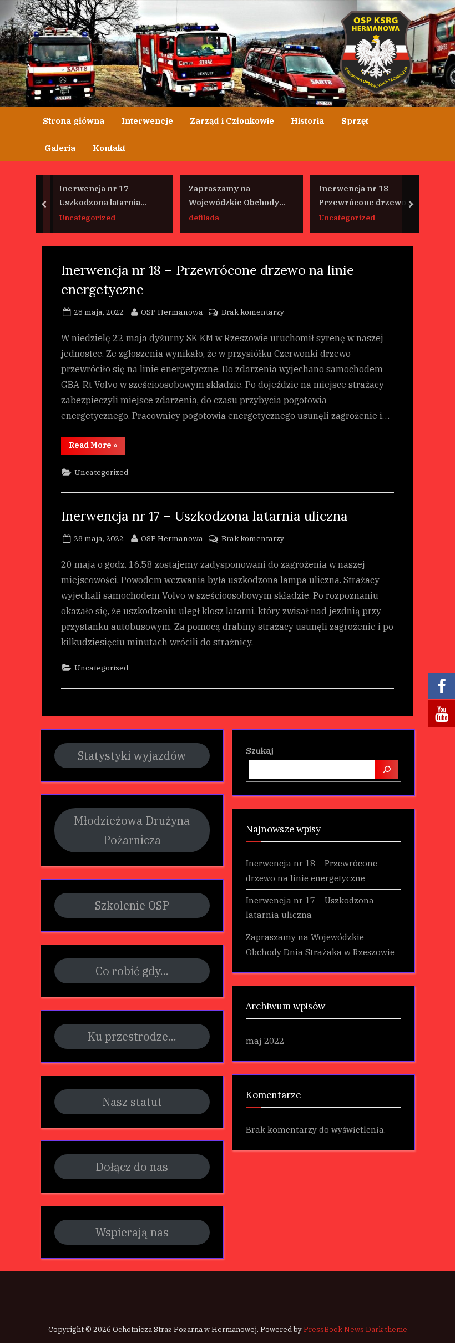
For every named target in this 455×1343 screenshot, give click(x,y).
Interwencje (147, 120)
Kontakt (109, 147)
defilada (204, 218)
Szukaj (260, 750)
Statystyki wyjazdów (132, 755)
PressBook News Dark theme (355, 1329)
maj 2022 (265, 1040)
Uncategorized (87, 218)
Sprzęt (354, 120)
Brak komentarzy (252, 312)
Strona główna (73, 120)
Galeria (59, 147)
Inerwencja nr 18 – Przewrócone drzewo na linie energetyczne (368, 196)
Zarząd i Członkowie (232, 120)
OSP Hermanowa (172, 311)
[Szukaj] (386, 769)
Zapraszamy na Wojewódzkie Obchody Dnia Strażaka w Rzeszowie (234, 196)
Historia (307, 120)
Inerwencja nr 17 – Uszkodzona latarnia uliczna (99, 196)
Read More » (97, 447)
